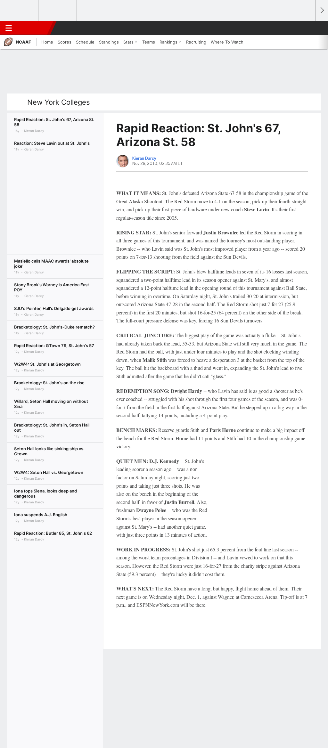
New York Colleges (58, 102)
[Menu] (8, 28)
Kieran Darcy (144, 158)
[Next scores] (321, 10)
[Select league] (19, 10)
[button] (307, 28)
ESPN (34, 28)
